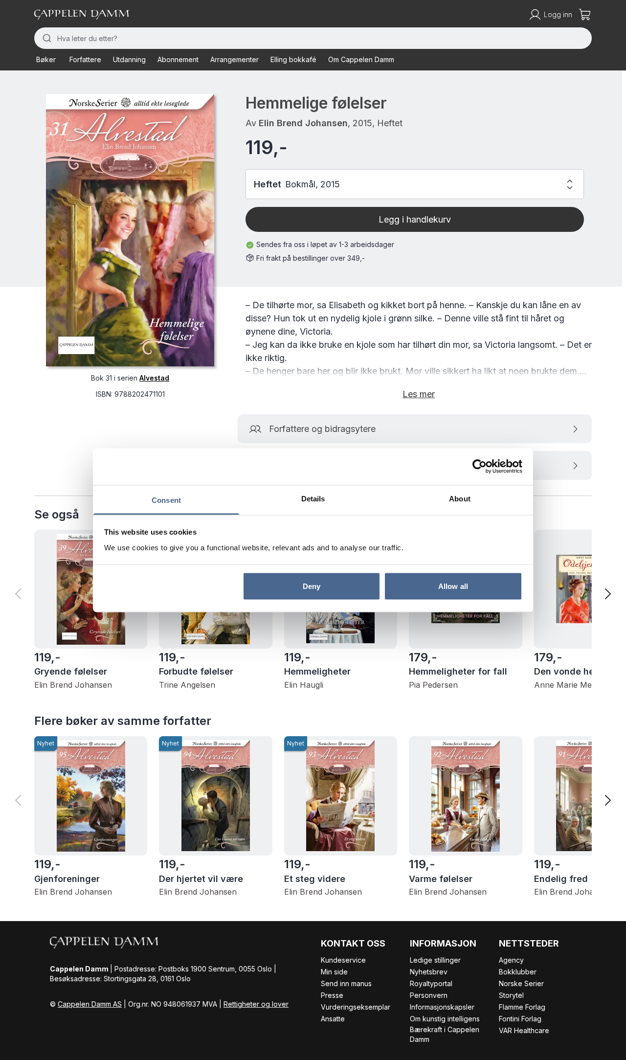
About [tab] (459, 498)
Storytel (511, 995)
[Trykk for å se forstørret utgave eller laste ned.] (130, 230)
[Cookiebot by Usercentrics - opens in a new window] (479, 466)
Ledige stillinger (435, 960)
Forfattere (85, 59)
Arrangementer (234, 59)
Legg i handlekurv (415, 219)
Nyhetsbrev (428, 972)
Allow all (453, 586)
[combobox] (313, 38)
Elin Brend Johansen (303, 123)
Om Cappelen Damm (361, 59)
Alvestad (154, 378)
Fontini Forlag (520, 1019)
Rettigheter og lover (256, 1004)
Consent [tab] (166, 500)
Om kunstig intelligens (445, 1019)
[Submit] (45, 38)
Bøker (46, 59)
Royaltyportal (431, 983)
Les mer (418, 394)
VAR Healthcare (524, 1030)
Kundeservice (343, 960)
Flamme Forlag (522, 1007)
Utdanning (129, 59)
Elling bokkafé (293, 59)
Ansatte (333, 1019)
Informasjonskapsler (442, 1007)
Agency (511, 960)
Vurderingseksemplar (355, 1007)
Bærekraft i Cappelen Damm (444, 1034)
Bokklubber (518, 972)
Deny (311, 586)
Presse (332, 995)
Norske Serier (521, 983)
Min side (334, 972)
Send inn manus (346, 983)
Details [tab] (313, 498)
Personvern (428, 995)
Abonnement (178, 59)
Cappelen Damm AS (90, 1004)
